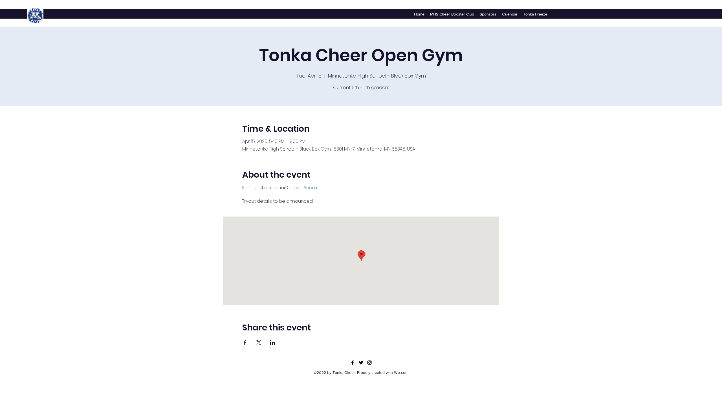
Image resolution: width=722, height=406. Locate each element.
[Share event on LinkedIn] (272, 342)
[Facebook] (352, 362)
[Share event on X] (258, 342)
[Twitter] (361, 362)
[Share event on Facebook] (245, 342)
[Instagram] (369, 362)
